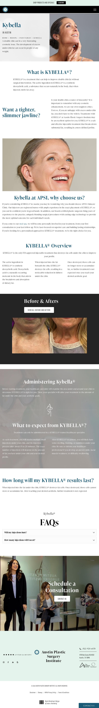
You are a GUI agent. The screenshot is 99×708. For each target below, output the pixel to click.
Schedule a (62, 586)
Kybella (38, 38)
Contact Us (62, 598)
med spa (23, 223)
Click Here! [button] (61, 2)
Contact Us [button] (88, 705)
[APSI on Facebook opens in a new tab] (8, 662)
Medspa (13, 38)
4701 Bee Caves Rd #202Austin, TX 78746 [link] (86, 656)
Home (5, 38)
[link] (17, 655)
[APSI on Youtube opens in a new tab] (12, 662)
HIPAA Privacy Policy (50, 692)
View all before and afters (39, 310)
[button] (95, 10)
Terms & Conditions (63, 692)
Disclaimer (33, 692)
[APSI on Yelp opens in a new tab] (17, 662)
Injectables (25, 38)
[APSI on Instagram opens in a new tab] (3, 662)
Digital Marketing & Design (52, 702)
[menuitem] (3, 662)
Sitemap (40, 692)
